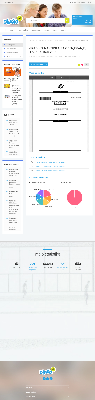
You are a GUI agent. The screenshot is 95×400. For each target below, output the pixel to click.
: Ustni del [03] (13, 153)
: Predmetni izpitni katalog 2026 (14, 144)
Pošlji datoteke (11, 48)
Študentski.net (8, 2)
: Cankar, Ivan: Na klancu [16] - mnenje (14, 133)
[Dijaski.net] (12, 20)
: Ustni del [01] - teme (13, 123)
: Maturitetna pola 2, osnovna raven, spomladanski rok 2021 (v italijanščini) (14, 207)
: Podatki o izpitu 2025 (14, 184)
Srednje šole (36, 30)
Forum (63, 30)
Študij (55, 30)
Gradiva (12, 30)
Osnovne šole (23, 30)
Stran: (52, 77)
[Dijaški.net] (47, 372)
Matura (47, 30)
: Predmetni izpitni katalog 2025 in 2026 (14, 173)
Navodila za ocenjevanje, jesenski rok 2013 (50, 162)
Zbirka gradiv (11, 45)
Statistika (9, 56)
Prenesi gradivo (38, 64)
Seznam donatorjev (13, 52)
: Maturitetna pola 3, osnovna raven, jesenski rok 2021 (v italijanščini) (14, 224)
